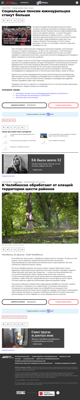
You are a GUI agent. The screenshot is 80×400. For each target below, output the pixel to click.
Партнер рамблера (31, 392)
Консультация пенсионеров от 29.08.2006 (33, 95)
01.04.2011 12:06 (6, 8)
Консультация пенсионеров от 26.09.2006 (23, 140)
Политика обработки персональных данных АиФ (30, 361)
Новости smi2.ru (8, 176)
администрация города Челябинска (13, 245)
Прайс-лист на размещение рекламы (47, 358)
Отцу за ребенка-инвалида (57, 140)
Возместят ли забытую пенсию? (19, 147)
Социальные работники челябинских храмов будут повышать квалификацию (62, 135)
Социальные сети (28, 358)
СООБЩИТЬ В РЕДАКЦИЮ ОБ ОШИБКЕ (65, 363)
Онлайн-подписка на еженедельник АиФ (44, 356)
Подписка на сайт (64, 356)
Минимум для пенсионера (27, 97)
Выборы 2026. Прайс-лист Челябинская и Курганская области (33, 363)
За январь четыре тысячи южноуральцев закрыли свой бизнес (41, 93)
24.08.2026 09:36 (7, 182)
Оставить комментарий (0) (63, 105)
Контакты (18, 358)
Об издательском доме (22, 356)
